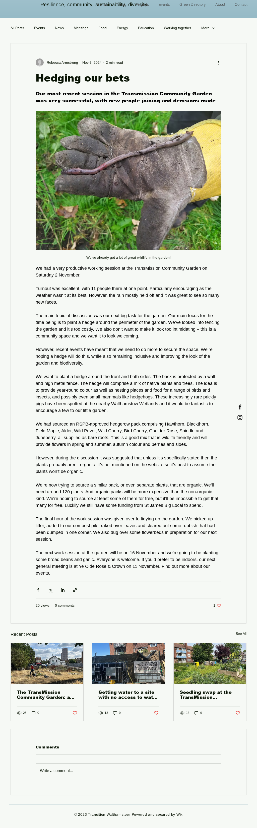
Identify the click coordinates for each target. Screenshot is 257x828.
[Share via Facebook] (38, 590)
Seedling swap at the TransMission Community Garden (206, 695)
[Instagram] (240, 417)
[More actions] (218, 62)
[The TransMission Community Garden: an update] (47, 663)
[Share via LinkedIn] (62, 590)
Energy (122, 28)
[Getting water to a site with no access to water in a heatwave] (128, 663)
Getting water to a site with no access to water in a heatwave (128, 695)
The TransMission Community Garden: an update (45, 695)
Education (146, 28)
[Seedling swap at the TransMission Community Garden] (210, 663)
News (59, 28)
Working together (177, 28)
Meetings (81, 28)
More (205, 28)
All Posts (17, 28)
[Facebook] (240, 407)
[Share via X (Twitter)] (50, 590)
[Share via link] (75, 590)
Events (39, 28)
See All (241, 634)
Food (102, 28)
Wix (179, 814)
